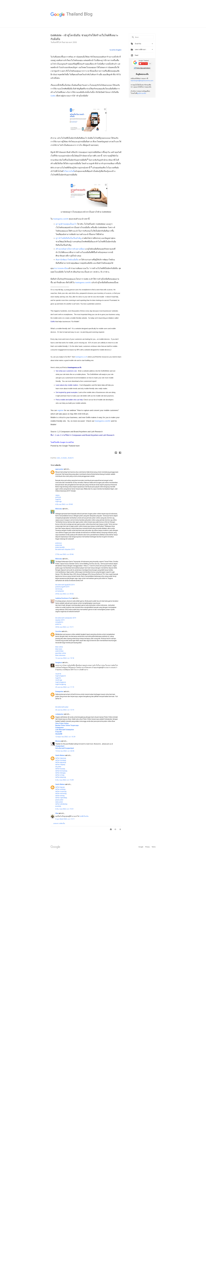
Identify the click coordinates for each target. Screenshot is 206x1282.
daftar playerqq (60, 777)
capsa (57, 495)
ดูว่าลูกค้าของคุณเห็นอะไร (66, 224)
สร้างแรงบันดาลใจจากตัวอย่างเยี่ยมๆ (70, 249)
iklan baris (58, 649)
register (60, 410)
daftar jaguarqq (60, 762)
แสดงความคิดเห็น (59, 823)
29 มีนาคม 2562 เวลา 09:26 (64, 594)
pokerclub (58, 545)
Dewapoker (59, 691)
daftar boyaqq (60, 769)
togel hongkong (60, 684)
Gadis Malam (60, 755)
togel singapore (60, 676)
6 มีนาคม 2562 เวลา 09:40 (64, 504)
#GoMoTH (71, 458)
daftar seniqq (59, 795)
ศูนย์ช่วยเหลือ (141, 93)
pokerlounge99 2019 (62, 587)
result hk (58, 674)
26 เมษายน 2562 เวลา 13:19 (64, 710)
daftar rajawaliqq (61, 797)
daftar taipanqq (60, 758)
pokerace (58, 543)
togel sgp (58, 501)
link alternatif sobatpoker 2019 (65, 618)
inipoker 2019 (59, 620)
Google (141, 847)
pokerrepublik (60, 547)
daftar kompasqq (61, 771)
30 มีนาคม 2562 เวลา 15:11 (64, 627)
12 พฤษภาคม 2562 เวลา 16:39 (65, 737)
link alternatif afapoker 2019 (65, 549)
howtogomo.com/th (60, 219)
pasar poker (59, 800)
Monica (58, 741)
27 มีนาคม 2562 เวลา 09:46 (64, 554)
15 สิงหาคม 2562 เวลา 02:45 (64, 751)
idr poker (58, 766)
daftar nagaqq (60, 764)
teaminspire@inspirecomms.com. (142, 80)
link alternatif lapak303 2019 (65, 585)
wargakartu (59, 622)
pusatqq (58, 806)
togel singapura (60, 682)
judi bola (58, 497)
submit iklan (59, 651)
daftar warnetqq (61, 793)
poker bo (58, 624)
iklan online (59, 647)
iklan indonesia (60, 655)
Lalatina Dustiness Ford (64, 598)
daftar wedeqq (60, 789)
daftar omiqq (59, 775)
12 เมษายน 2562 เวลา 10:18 (64, 658)
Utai (57, 813)
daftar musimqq (60, 791)
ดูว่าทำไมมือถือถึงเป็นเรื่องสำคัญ (69, 238)
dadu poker (59, 802)
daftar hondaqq (60, 760)
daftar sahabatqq (61, 804)
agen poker (59, 469)
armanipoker (59, 591)
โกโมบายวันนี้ (68, 171)
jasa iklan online (60, 653)
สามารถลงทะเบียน (60, 268)
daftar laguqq (60, 787)
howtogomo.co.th (81, 357)
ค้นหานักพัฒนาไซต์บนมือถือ (67, 260)
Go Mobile (64, 458)
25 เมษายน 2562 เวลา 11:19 (64, 687)
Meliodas (58, 509)
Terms (153, 847)
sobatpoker (59, 714)
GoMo (53, 96)
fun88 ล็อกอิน (84, 816)
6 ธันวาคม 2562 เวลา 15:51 (64, 809)
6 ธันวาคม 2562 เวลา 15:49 (64, 780)
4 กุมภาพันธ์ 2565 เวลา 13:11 (65, 819)
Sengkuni (58, 662)
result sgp (58, 680)
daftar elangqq (60, 773)
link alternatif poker (61, 707)
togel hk (58, 499)
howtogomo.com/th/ (83, 283)
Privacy (147, 847)
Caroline (58, 631)
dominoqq (58, 589)
